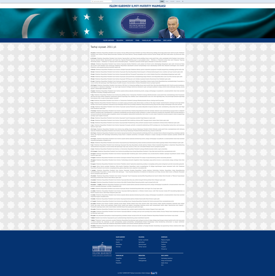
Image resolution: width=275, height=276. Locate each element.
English (178, 1)
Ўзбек (167, 1)
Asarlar (118, 242)
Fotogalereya (142, 258)
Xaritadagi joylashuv (167, 258)
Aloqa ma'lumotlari (166, 260)
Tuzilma (163, 244)
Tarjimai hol (119, 240)
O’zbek (162, 1)
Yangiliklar (146, 40)
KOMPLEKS (129, 40)
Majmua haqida (165, 240)
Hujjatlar (163, 246)
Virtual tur (164, 249)
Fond (137, 40)
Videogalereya (142, 260)
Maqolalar (118, 263)
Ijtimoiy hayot (142, 244)
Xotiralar (118, 246)
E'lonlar (118, 260)
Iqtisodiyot (142, 242)
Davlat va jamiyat (143, 240)
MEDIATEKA (157, 40)
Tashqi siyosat (142, 246)
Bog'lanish (167, 40)
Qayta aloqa (164, 263)
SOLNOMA (120, 40)
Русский (172, 1)
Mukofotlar (119, 244)
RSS (162, 265)
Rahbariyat (164, 242)
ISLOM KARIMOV (108, 40)
